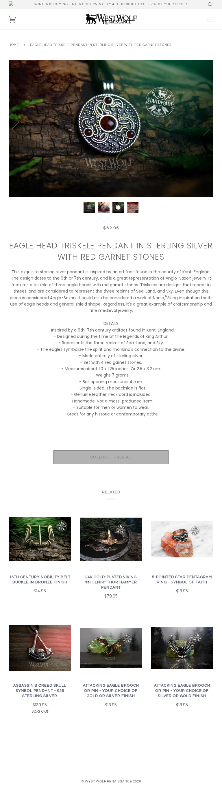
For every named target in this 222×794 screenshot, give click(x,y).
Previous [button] (18, 128)
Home (14, 44)
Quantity (111, 426)
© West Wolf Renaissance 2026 (111, 781)
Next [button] (202, 128)
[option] (111, 128)
